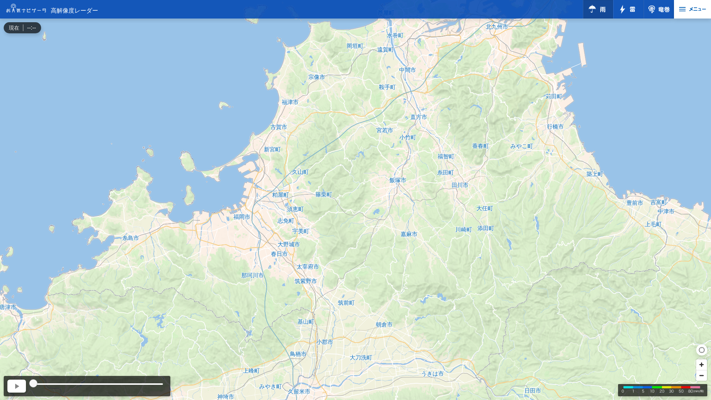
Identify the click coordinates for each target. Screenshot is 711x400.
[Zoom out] (701, 375)
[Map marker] (355, 193)
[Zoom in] (701, 364)
